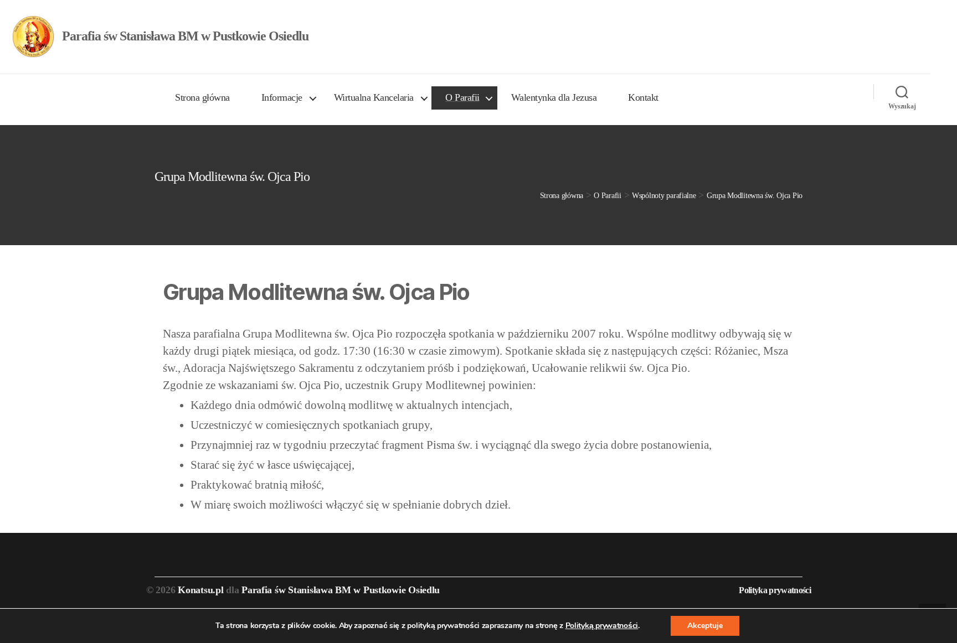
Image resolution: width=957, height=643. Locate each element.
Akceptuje (705, 625)
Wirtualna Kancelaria (374, 97)
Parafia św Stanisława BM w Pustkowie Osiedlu (340, 589)
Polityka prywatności (775, 590)
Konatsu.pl (200, 589)
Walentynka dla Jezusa (554, 97)
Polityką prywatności (602, 625)
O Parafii (462, 97)
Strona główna (202, 97)
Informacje (281, 97)
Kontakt (643, 97)
